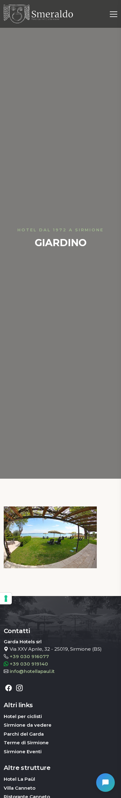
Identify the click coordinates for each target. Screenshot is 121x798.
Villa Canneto (19, 788)
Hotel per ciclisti (23, 716)
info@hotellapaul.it (32, 671)
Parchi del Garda (24, 734)
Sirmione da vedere (28, 725)
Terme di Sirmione (26, 743)
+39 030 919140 (29, 664)
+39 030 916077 (29, 656)
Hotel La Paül (19, 779)
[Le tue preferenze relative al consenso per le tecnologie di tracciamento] (6, 598)
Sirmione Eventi (23, 751)
